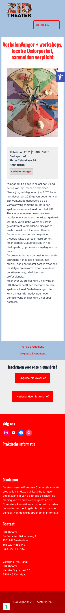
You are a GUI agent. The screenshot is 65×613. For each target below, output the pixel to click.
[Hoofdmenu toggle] (57, 10)
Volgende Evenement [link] (33, 353)
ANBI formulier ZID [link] (14, 452)
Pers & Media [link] (11, 456)
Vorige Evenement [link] (32, 346)
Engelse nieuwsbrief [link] (33, 378)
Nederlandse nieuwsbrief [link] (32, 396)
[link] (60, 77)
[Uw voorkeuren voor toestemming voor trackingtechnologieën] (6, 606)
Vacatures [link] (9, 464)
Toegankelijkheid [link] (13, 469)
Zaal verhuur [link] (10, 460)
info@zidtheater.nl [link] (14, 553)
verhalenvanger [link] (21, 171)
